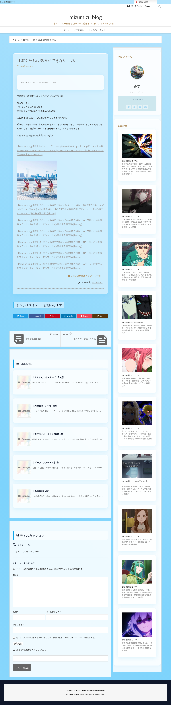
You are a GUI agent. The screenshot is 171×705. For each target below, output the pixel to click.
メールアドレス (53, 612)
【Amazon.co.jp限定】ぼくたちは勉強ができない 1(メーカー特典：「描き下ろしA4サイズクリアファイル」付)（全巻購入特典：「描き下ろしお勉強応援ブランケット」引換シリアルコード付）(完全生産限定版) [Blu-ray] (60, 209)
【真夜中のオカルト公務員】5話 (47, 434)
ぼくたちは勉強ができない (46, 40)
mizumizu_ (97, 282)
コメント (16, 575)
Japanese (143, 2)
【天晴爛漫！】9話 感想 (44, 405)
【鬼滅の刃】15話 (40, 490)
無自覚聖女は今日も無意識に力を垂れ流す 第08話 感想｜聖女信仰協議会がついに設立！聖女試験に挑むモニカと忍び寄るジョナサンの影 (137, 594)
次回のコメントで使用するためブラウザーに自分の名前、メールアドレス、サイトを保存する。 (56, 637)
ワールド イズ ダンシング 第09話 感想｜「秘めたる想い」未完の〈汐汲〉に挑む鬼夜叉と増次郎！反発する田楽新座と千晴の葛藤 (137, 276)
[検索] (160, 6)
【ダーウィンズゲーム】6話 (45, 462)
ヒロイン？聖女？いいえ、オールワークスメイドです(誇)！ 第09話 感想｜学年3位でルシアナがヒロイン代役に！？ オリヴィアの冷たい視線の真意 (137, 435)
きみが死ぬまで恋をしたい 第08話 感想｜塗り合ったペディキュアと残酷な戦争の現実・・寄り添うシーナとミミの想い (137, 490)
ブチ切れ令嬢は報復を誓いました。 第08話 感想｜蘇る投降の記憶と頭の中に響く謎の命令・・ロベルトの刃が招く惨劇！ (137, 647)
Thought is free (99, 694)
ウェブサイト (18, 624)
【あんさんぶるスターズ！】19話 (48, 377)
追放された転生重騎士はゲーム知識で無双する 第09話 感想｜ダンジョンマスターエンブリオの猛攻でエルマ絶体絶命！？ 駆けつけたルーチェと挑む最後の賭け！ (137, 169)
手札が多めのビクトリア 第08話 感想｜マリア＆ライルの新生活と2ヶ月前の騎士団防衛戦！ (137, 542)
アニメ (27, 40)
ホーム (17, 40)
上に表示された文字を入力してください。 (30, 649)
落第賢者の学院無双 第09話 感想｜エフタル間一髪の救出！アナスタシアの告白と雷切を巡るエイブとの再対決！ (137, 382)
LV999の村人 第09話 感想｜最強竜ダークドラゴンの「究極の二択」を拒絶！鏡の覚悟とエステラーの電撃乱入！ (137, 329)
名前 (15, 612)
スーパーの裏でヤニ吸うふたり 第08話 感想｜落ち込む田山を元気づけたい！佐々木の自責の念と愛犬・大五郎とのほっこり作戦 (137, 223)
